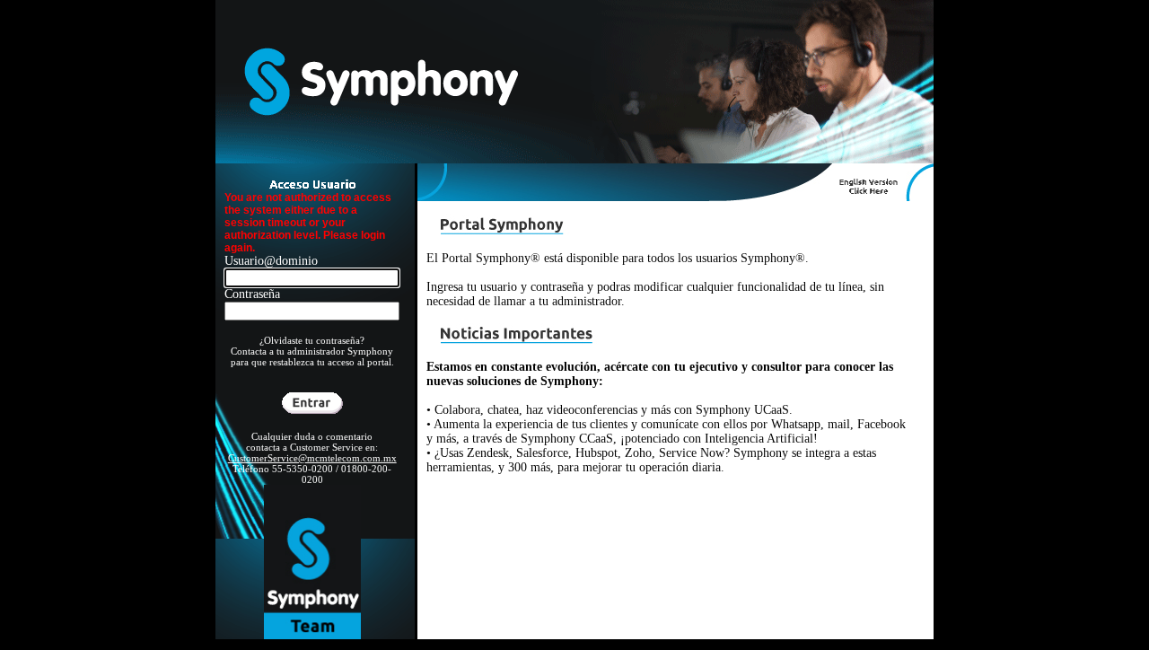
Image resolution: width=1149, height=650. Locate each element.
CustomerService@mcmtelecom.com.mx (312, 457)
